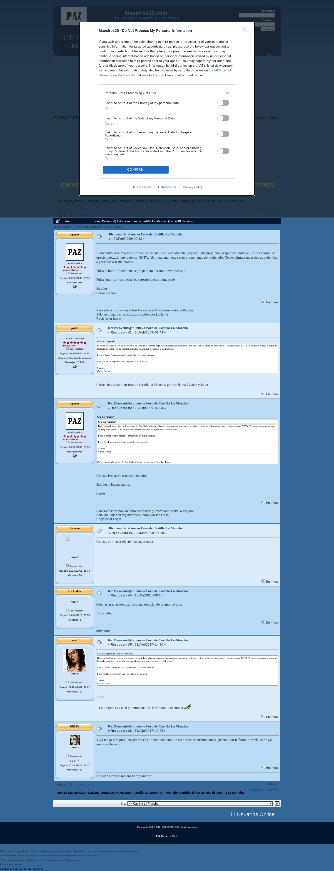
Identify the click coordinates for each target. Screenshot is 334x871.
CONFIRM (135, 169)
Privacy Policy (193, 187)
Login (117, 318)
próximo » (272, 789)
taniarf (75, 640)
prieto (74, 328)
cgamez (74, 234)
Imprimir (272, 784)
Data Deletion (141, 187)
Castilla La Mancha (147, 793)
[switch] (223, 103)
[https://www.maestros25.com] (75, 287)
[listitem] (167, 92)
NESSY (74, 726)
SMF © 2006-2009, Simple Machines (179, 827)
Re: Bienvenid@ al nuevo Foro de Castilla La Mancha (148, 328)
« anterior (256, 789)
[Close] (245, 31)
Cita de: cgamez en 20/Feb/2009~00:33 (115, 653)
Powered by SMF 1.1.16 (148, 827)
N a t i (175, 836)
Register (102, 318)
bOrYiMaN (74, 591)
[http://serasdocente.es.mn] (75, 367)
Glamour (75, 528)
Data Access (167, 187)
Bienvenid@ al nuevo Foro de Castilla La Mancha (146, 234)
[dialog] (167, 108)
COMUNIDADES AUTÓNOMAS (109, 793)
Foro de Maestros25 (71, 793)
